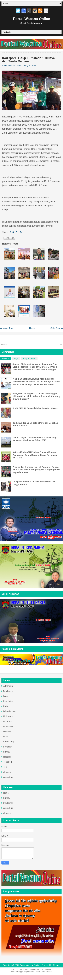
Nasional (7, 731)
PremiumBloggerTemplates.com (22, 971)
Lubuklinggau (9, 711)
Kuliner (6, 706)
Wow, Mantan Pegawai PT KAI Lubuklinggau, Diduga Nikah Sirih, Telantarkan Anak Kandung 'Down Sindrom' (36, 396)
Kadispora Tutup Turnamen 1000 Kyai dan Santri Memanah (29, 59)
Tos (5, 767)
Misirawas (8, 716)
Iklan (5, 696)
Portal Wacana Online (31, 19)
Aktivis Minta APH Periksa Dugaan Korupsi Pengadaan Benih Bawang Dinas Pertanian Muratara (34, 455)
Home (32, 328)
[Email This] (5, 238)
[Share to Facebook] (13, 238)
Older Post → (56, 328)
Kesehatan (8, 701)
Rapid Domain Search (44, 971)
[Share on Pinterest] (20, 232)
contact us (8, 777)
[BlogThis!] (7, 238)
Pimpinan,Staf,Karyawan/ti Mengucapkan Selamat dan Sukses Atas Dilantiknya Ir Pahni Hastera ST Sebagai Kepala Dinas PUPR (36, 381)
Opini (5, 736)
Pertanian (7, 747)
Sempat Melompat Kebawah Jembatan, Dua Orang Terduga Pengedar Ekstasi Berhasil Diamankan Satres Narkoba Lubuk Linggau (34, 367)
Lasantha (47, 969)
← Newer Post (6, 328)
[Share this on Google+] (17, 232)
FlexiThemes (23, 969)
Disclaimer (8, 691)
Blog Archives (29, 359)
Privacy (6, 752)
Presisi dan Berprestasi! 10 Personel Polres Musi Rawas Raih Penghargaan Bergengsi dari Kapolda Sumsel (36, 470)
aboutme (7, 772)
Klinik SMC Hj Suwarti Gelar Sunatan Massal (35, 408)
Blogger (56, 965)
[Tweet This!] (13, 232)
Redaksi (7, 757)
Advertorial (8, 686)
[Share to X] (10, 238)
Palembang (8, 741)
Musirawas (8, 726)
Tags (16, 359)
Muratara (7, 721)
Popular (5, 359)
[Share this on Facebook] (10, 232)
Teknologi (7, 762)
